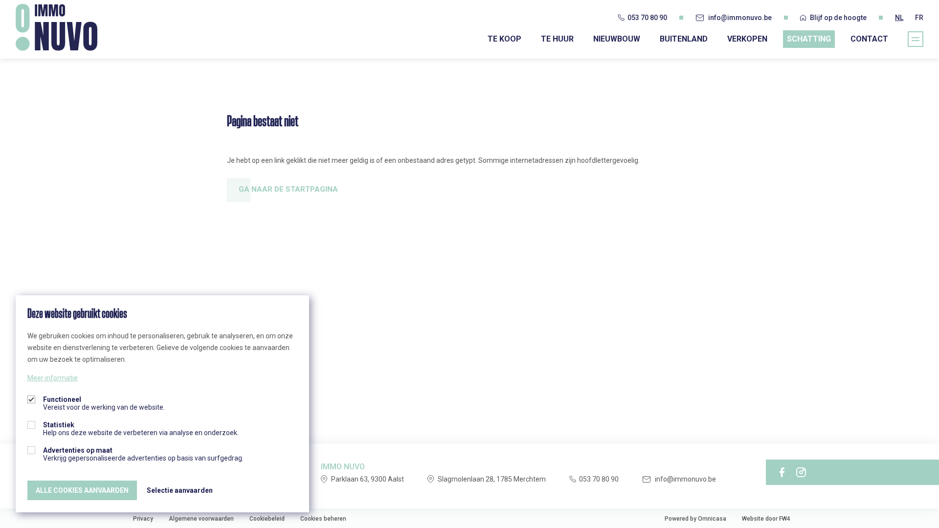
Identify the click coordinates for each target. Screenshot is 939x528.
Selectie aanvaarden (180, 490)
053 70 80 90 (647, 18)
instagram (801, 472)
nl (899, 18)
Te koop (504, 39)
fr (919, 18)
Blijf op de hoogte (838, 18)
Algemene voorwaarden (201, 518)
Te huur (557, 39)
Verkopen (747, 39)
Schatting (809, 39)
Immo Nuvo (56, 27)
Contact (869, 39)
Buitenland (684, 39)
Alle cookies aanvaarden (82, 490)
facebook (782, 472)
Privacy (143, 518)
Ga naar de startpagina (288, 189)
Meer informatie (52, 378)
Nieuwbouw (616, 39)
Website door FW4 (766, 518)
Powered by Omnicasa (695, 518)
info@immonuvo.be (740, 18)
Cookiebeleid (267, 518)
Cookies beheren (323, 518)
